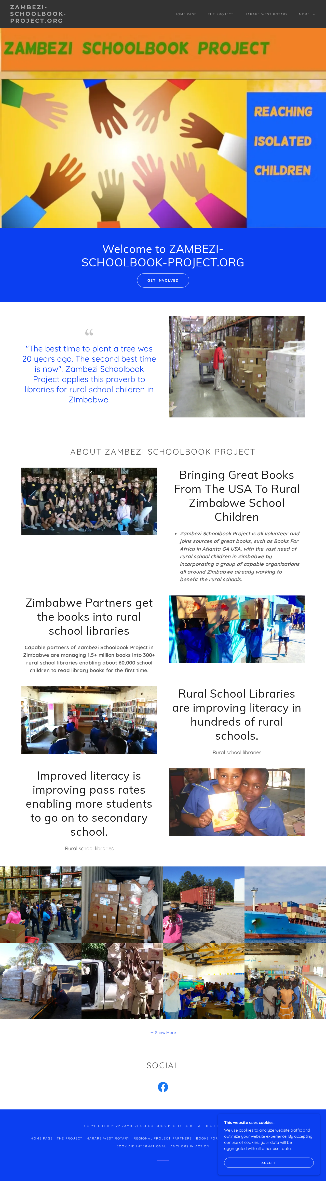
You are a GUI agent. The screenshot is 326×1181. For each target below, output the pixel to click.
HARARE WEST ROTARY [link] (266, 14)
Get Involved (163, 280)
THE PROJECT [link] (221, 14)
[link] (52, 21)
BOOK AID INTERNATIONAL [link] (141, 1146)
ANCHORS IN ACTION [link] (190, 1146)
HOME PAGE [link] (186, 14)
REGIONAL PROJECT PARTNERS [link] (163, 1138)
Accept (269, 1163)
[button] (306, 14)
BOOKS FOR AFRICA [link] (214, 1138)
